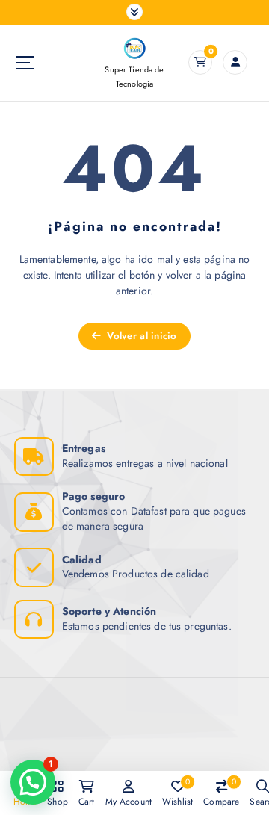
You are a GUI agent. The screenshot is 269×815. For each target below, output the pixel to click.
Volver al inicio (140, 336)
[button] (32, 782)
